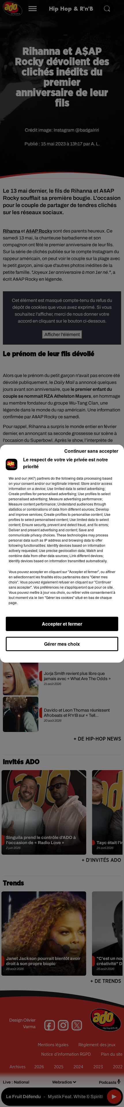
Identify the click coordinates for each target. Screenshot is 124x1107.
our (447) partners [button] (36, 478)
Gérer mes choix (62, 644)
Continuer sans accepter (91, 451)
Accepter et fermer (62, 623)
